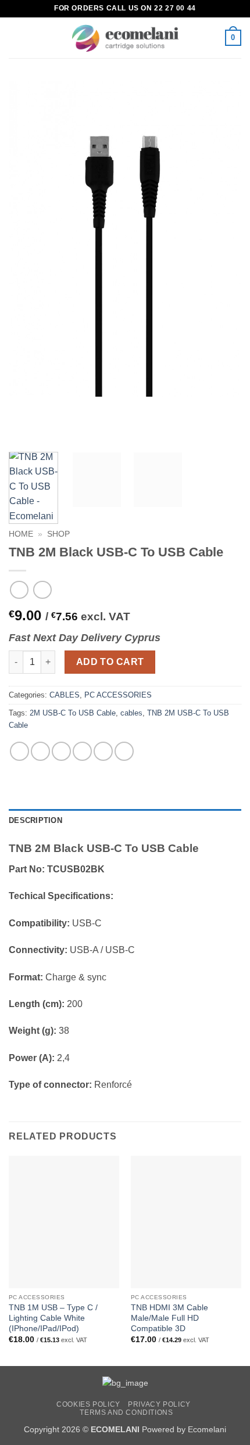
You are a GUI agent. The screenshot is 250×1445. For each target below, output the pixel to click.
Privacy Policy (159, 1404)
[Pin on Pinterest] (103, 751)
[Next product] (19, 590)
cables (131, 713)
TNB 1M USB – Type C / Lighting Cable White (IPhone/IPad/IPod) (53, 1317)
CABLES (64, 695)
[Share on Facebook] (40, 751)
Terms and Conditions (126, 1412)
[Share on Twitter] (61, 751)
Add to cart (110, 662)
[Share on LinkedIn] (124, 751)
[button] (16, 37)
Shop (58, 534)
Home (21, 534)
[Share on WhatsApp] (19, 751)
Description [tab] (35, 820)
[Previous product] (42, 590)
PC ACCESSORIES (118, 695)
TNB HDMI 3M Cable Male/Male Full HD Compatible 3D (169, 1317)
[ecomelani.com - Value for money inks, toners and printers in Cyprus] (125, 38)
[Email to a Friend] (82, 751)
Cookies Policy (88, 1404)
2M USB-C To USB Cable (73, 713)
